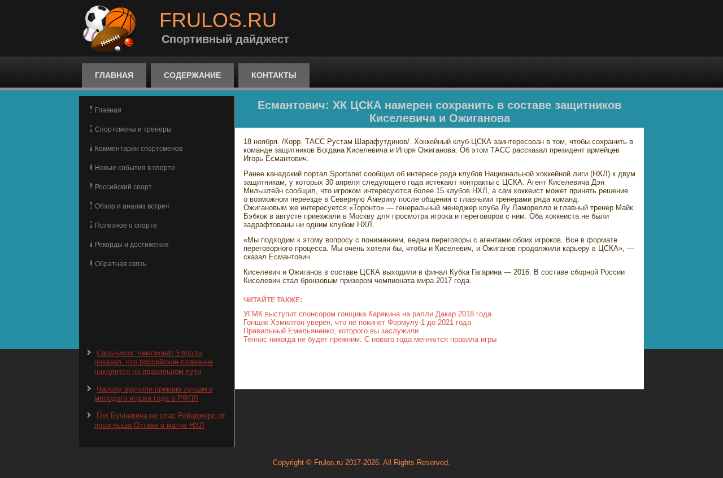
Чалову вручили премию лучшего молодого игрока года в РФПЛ (153, 393)
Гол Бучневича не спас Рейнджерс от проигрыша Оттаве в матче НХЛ (159, 420)
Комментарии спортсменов (138, 149)
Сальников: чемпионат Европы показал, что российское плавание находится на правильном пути (153, 362)
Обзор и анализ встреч (132, 206)
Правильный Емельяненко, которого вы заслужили (331, 331)
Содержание (192, 75)
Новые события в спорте (135, 168)
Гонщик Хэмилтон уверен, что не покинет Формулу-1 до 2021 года (357, 322)
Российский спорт (123, 187)
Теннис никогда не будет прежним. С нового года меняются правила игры (369, 339)
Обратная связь (120, 264)
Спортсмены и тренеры (133, 129)
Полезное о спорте (126, 225)
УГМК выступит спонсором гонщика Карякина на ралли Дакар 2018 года (367, 314)
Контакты (274, 75)
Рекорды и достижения (132, 245)
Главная (114, 75)
